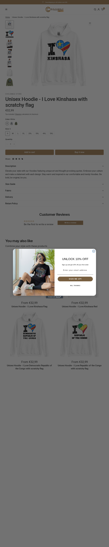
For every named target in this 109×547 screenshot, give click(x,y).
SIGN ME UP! (75, 279)
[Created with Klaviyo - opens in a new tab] (54, 297)
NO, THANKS (75, 285)
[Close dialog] (93, 251)
